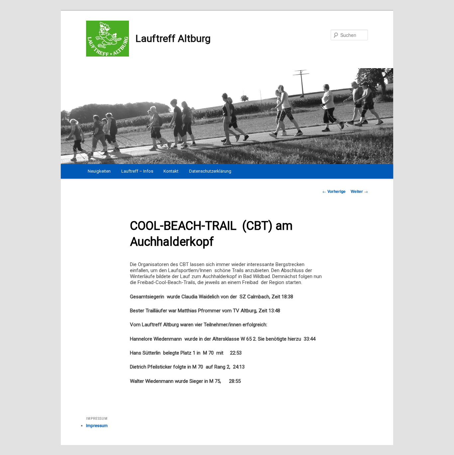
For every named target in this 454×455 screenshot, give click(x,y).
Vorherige (334, 191)
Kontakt (171, 171)
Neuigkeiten (99, 171)
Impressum (97, 425)
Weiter (359, 191)
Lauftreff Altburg (173, 38)
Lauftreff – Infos (137, 171)
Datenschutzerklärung (210, 171)
